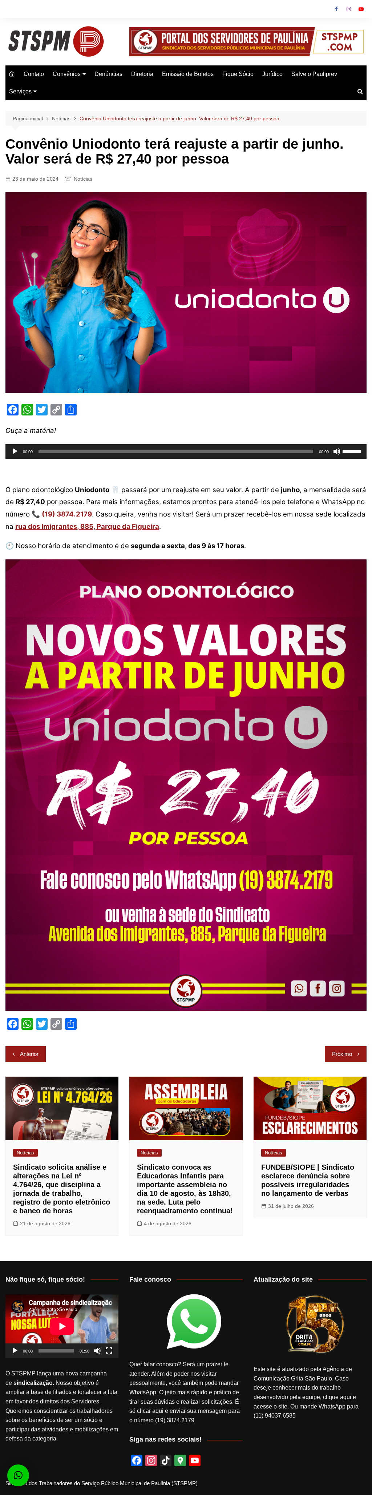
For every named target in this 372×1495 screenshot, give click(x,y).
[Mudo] (336, 451)
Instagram (348, 9)
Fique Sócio (238, 74)
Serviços (20, 91)
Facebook (336, 9)
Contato (34, 74)
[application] (186, 451)
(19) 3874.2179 (67, 514)
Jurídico (272, 74)
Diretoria (142, 74)
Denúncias (108, 74)
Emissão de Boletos (188, 74)
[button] (18, 1475)
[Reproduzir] (15, 451)
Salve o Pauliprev (314, 74)
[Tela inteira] (109, 1350)
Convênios (67, 74)
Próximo (342, 1054)
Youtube (361, 9)
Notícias (83, 179)
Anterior (29, 1054)
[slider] (353, 450)
